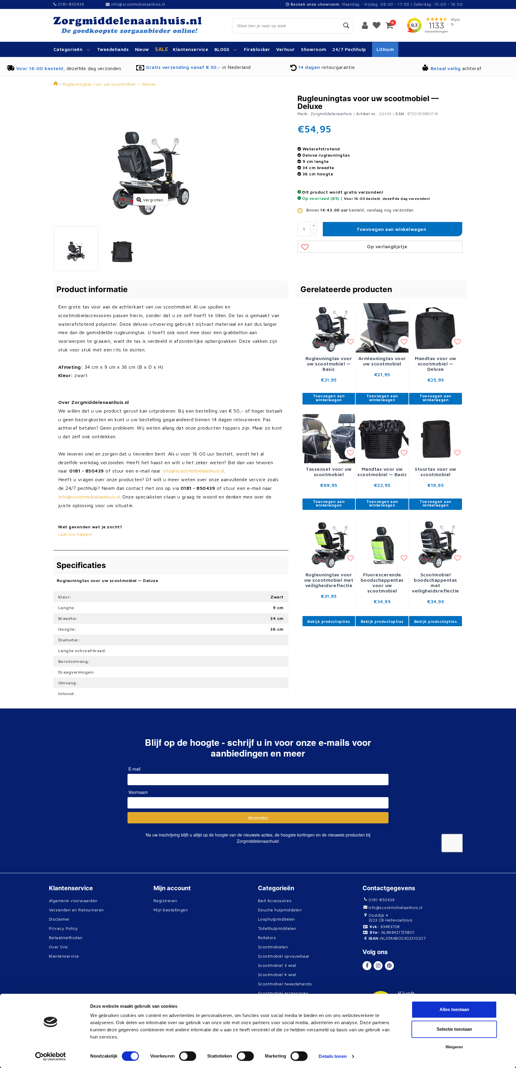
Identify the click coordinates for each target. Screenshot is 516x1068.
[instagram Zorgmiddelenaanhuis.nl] (378, 966)
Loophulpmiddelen (276, 919)
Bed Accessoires (274, 900)
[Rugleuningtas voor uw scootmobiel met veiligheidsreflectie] (328, 544)
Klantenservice (64, 956)
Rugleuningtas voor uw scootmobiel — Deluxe (109, 84)
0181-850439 (70, 4)
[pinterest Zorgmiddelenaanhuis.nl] (389, 966)
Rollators (267, 937)
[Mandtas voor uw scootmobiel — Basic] (382, 439)
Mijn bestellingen (170, 909)
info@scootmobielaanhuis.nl (138, 4)
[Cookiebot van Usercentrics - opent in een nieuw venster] (50, 1056)
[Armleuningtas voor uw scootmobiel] (382, 328)
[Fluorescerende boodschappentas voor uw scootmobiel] (382, 544)
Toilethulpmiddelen (277, 928)
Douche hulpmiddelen (280, 909)
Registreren (165, 900)
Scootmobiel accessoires (283, 993)
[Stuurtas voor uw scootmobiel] (435, 439)
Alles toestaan (454, 1009)
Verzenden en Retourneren (76, 909)
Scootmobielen (273, 946)
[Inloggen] (365, 25)
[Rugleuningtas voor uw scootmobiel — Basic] (328, 328)
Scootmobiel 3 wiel (277, 965)
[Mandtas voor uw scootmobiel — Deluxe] (435, 328)
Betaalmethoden (66, 937)
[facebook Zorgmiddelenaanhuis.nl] (367, 966)
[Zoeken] (346, 25)
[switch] (187, 1056)
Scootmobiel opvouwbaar (284, 956)
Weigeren (454, 1047)
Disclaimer (59, 919)
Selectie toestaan (454, 1029)
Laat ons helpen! (75, 534)
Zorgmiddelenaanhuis (331, 113)
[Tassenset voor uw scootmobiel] (328, 439)
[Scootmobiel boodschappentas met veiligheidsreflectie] (435, 544)
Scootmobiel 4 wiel (277, 974)
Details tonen (332, 1056)
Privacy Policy (63, 928)
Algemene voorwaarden (73, 900)
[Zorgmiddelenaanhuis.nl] (136, 25)
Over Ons (58, 946)
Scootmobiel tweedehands (285, 983)
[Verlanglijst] (376, 25)
